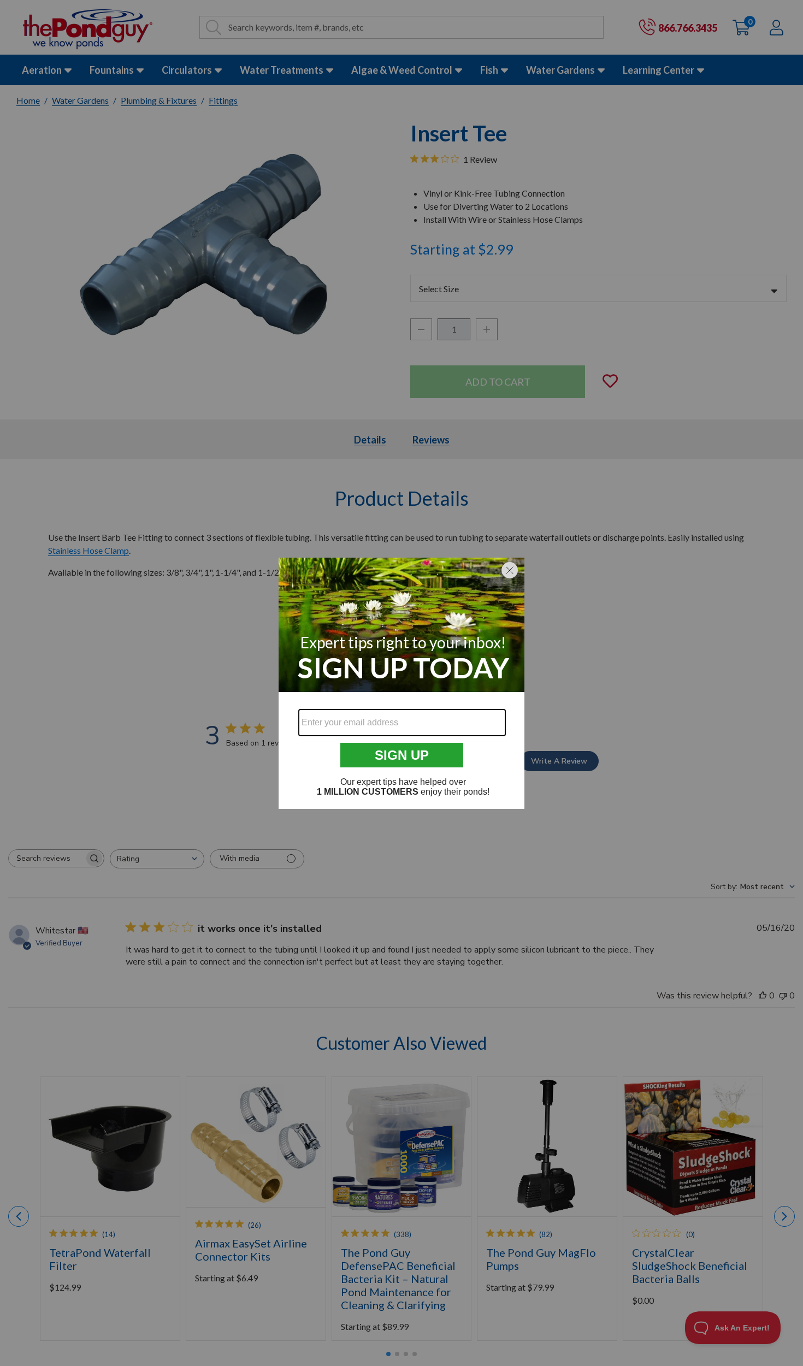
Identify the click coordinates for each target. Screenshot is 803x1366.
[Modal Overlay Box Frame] (401, 683)
